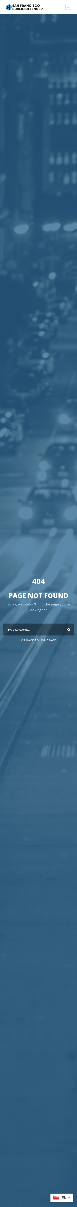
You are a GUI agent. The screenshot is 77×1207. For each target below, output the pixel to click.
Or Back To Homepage (38, 640)
